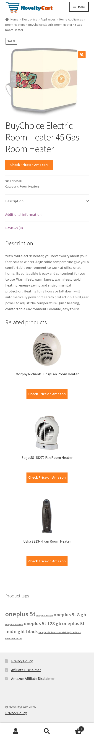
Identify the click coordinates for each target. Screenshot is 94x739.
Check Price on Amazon (29, 164)
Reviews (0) (14, 228)
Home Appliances (71, 19)
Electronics (29, 19)
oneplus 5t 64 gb (14, 624)
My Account (15, 731)
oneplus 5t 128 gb (42, 623)
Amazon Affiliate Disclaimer (33, 678)
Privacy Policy (22, 661)
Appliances (48, 19)
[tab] (47, 201)
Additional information (23, 214)
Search (47, 731)
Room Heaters (15, 25)
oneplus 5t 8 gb (70, 614)
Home (14, 19)
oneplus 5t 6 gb (44, 615)
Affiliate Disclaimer (26, 670)
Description (14, 201)
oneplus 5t (20, 614)
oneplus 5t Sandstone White (54, 632)
